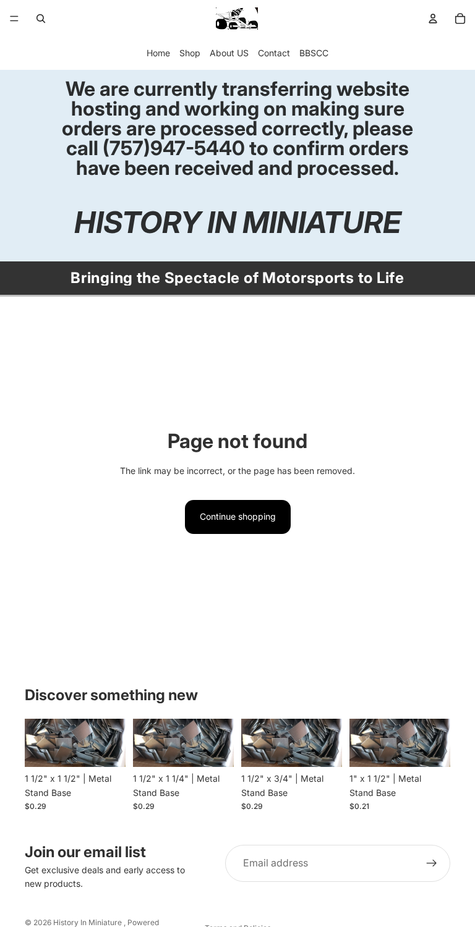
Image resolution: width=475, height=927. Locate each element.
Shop (189, 53)
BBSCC (313, 53)
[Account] (433, 18)
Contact (274, 53)
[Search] (40, 18)
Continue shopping (238, 516)
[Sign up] (432, 863)
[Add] (106, 748)
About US (229, 53)
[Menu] (14, 18)
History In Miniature (88, 922)
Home (158, 53)
